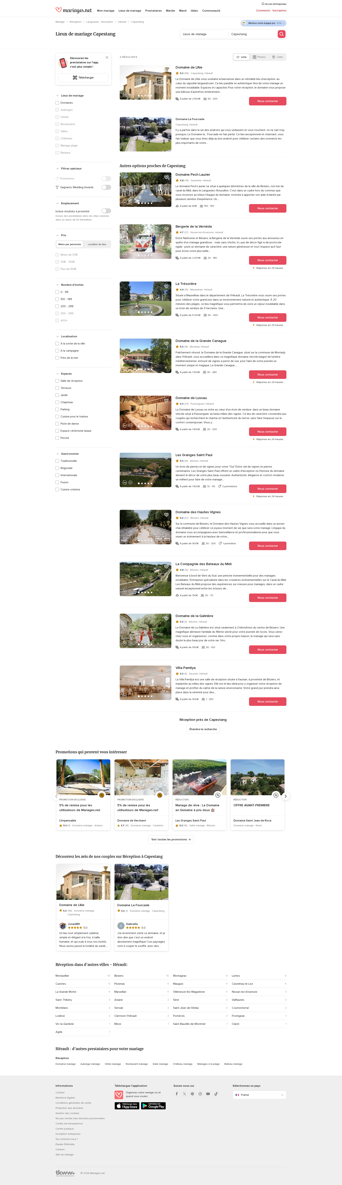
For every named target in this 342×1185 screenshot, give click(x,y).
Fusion (64, 482)
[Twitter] (184, 1094)
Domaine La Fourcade (190, 119)
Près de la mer (69, 358)
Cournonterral (240, 1008)
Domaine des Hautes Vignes (198, 512)
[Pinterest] (192, 1094)
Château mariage (183, 1063)
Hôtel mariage (113, 1063)
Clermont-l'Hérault (125, 1016)
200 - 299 (67, 306)
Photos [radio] (262, 57)
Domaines (67, 103)
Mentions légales (65, 1097)
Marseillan (120, 992)
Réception (76, 21)
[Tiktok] (216, 1094)
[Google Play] (153, 1108)
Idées (194, 10)
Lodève (60, 1016)
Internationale (69, 475)
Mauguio (178, 984)
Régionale (66, 468)
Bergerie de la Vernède (194, 226)
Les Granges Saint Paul (194, 455)
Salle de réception (72, 381)
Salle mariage (160, 1063)
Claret (235, 1024)
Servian (118, 1008)
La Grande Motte (66, 992)
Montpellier (62, 976)
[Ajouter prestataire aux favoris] (166, 70)
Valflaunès (238, 1000)
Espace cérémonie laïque (76, 431)
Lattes (236, 976)
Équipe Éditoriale (65, 1144)
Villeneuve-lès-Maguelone (189, 992)
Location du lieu (97, 244)
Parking (65, 409)
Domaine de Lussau (191, 398)
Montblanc (62, 1008)
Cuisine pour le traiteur (74, 416)
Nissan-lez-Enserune (244, 992)
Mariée (170, 10)
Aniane (118, 1000)
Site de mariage (65, 1154)
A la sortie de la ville (73, 343)
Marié (182, 10)
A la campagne (70, 350)
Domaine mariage (66, 1063)
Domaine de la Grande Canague (201, 341)
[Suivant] (286, 796)
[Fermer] (107, 57)
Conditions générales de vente (73, 1102)
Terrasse (66, 388)
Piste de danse (70, 423)
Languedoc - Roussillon (100, 21)
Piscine (65, 438)
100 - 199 (66, 299)
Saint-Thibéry (64, 1000)
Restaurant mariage (137, 1063)
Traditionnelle (69, 461)
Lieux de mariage (130, 10)
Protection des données (69, 1108)
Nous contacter (268, 101)
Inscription (279, 10)
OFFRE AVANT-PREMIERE (252, 805)
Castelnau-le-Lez (242, 984)
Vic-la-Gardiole (65, 1024)
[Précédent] (56, 796)
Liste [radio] (244, 57)
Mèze (117, 1024)
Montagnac (180, 976)
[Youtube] (208, 1094)
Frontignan (238, 1016)
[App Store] (127, 1108)
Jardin (64, 395)
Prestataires (153, 10)
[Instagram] (200, 1094)
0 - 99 (64, 292)
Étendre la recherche (203, 729)
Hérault (122, 21)
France (245, 1094)
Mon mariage (105, 10)
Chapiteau (67, 402)
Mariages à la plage (208, 1063)
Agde (59, 1032)
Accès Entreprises (275, 4)
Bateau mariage (233, 1063)
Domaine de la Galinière (194, 616)
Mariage (60, 21)
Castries (61, 984)
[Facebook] (176, 1094)
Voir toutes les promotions (169, 839)
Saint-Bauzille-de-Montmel (189, 1024)
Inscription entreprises (68, 1133)
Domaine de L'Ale (189, 67)
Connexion (263, 10)
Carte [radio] (280, 57)
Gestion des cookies (67, 1113)
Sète (176, 1000)
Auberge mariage (90, 1063)
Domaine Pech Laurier (193, 174)
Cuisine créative (70, 489)
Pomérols (179, 1016)
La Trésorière (186, 284)
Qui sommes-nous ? (67, 1139)
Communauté (211, 10)
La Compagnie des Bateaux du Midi (204, 564)
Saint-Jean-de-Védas (186, 1008)
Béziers (118, 976)
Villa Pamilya (186, 668)
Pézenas (119, 984)
